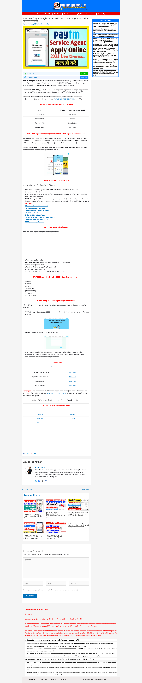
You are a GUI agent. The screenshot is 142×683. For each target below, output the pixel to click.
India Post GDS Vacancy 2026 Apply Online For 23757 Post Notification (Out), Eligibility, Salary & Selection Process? (105, 25)
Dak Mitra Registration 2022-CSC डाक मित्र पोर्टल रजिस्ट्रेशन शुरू (54, 536)
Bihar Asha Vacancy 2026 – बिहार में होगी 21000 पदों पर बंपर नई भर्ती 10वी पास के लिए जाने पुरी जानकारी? (105, 45)
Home (38, 14)
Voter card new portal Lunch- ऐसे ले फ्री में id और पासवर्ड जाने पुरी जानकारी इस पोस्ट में (78, 525)
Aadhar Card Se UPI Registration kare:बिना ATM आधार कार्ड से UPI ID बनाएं (33, 536)
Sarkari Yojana (90, 14)
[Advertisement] (56, 246)
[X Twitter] (36, 481)
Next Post (86, 489)
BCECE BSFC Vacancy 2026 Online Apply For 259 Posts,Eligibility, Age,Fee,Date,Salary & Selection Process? (105, 66)
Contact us (63, 679)
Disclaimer (32, 679)
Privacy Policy (43, 679)
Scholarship (101, 14)
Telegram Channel (32, 77)
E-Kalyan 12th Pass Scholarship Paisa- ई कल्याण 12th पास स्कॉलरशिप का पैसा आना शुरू (55, 515)
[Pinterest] (31, 453)
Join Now (84, 74)
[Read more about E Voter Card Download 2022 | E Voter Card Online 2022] (34, 505)
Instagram (40, 418)
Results (66, 14)
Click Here (72, 372)
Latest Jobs (47, 14)
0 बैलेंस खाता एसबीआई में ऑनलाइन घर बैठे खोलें (37, 210)
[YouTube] (46, 481)
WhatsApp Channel (32, 73)
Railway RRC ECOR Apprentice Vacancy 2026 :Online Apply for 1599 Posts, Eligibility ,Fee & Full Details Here (105, 50)
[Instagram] (42, 481)
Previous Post (27, 489)
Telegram (40, 414)
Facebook (73, 423)
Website (39, 423)
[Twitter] (28, 453)
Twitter (72, 418)
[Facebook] (24, 453)
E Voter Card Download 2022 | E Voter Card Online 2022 (33, 516)
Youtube (72, 414)
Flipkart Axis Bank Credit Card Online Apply (40, 217)
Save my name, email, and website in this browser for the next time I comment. (52, 590)
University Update (77, 14)
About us (53, 679)
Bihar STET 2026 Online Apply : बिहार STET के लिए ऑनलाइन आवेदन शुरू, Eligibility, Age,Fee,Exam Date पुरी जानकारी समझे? (105, 40)
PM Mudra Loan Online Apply (35, 208)
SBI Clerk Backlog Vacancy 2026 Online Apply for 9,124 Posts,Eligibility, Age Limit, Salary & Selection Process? (105, 55)
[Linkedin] (35, 453)
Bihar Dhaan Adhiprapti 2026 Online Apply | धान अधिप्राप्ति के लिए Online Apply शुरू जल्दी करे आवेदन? (105, 30)
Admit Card (57, 14)
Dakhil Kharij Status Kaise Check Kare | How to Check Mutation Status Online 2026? (105, 35)
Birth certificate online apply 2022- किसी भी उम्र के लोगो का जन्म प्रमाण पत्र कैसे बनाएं (78, 514)
